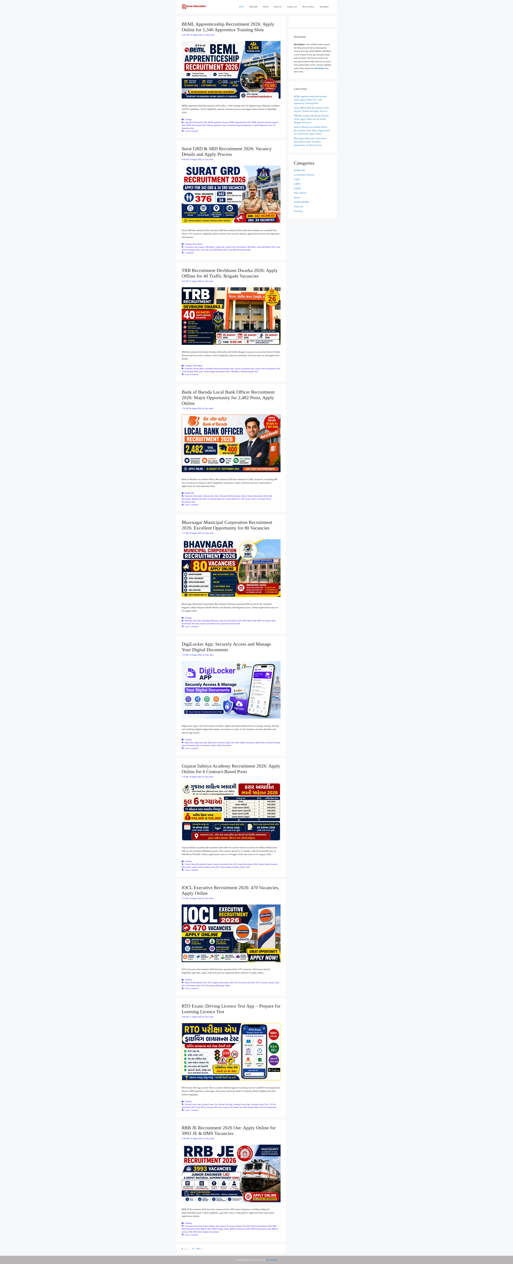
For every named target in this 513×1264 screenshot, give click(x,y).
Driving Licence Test (210, 1104)
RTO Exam (195, 1107)
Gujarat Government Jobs (244, 369)
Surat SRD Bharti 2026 (218, 250)
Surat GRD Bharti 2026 (266, 247)
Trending (188, 119)
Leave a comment (191, 131)
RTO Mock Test (236, 1107)
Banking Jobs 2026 (199, 499)
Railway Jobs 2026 (243, 1226)
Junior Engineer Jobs (211, 1226)
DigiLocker (189, 742)
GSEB (297, 179)
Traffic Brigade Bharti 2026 (192, 371)
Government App (192, 745)
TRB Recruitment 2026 (249, 371)
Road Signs (186, 1107)
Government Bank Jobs (216, 499)
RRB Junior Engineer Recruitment (206, 1232)
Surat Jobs (204, 250)
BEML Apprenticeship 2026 (240, 122)
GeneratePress (272, 1260)
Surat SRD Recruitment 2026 (239, 250)
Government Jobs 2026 (190, 624)
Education (253, 7)
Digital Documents (247, 742)
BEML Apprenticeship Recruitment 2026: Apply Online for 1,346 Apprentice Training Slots (310, 100)
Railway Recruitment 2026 (261, 1226)
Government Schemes (304, 175)
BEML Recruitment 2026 (196, 125)
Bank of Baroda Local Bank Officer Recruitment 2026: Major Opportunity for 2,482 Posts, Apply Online (228, 397)
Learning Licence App (241, 1104)
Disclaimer (324, 7)
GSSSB (297, 188)
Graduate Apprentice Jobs (262, 125)
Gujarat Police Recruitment (236, 247)
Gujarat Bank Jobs (233, 499)
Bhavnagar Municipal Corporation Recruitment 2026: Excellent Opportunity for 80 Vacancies (310, 141)
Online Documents (224, 745)
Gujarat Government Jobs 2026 (225, 864)
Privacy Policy (308, 7)
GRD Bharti (209, 247)
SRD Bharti (251, 247)
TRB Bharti (235, 371)
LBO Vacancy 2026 (248, 499)
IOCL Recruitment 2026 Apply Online (215, 985)
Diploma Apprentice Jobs (216, 125)
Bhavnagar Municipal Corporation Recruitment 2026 (222, 621)
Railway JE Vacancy (227, 1226)
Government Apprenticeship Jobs (239, 125)
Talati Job (298, 206)
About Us (278, 7)
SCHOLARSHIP (301, 202)
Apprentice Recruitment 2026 (196, 122)
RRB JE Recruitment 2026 (261, 1229)
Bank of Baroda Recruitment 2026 (254, 496)
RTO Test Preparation (268, 1107)
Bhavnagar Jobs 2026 (193, 621)
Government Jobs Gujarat (194, 247)
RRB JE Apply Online (220, 1229)
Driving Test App (225, 1104)
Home (241, 7)
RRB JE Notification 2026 (240, 1229)
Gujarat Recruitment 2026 (230, 624)
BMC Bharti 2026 (249, 621)
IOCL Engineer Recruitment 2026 (220, 983)
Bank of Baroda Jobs (205, 496)
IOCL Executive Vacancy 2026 (267, 983)
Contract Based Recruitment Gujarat (198, 864)
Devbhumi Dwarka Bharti (194, 369)
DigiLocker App (200, 742)
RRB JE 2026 (206, 1229)
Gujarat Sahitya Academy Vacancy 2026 (235, 867)
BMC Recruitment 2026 (266, 621)
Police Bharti (198, 244)
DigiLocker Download (216, 742)
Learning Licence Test (259, 1104)
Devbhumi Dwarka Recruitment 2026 (219, 369)
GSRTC (297, 184)
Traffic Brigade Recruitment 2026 (217, 371)
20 (193, 1248)
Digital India (260, 742)
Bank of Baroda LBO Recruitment (227, 496)
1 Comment (189, 253)
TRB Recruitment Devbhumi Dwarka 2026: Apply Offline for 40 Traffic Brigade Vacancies (311, 119)
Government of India (208, 745)
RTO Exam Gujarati (221, 1107)
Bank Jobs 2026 (191, 496)
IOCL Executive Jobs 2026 (244, 983)
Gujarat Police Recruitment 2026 (267, 369)
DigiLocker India (232, 742)
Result (265, 7)
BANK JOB (189, 493)
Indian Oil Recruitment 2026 (196, 983)
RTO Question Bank (251, 1107)
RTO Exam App (207, 1107)
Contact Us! (292, 7)
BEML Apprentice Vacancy (218, 122)
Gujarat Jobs (220, 247)
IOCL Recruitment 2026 (191, 985)
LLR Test (272, 1104)
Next (200, 1248)
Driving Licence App (193, 1104)
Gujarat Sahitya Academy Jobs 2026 (205, 867)
